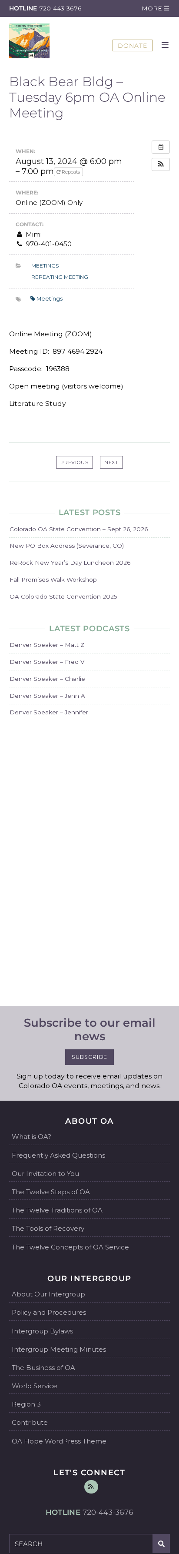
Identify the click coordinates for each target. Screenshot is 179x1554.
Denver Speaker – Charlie (47, 678)
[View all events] (161, 147)
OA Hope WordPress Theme (59, 1441)
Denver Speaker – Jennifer (49, 712)
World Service (34, 1386)
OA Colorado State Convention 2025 (63, 596)
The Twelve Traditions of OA (57, 1210)
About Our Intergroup (48, 1294)
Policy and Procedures (49, 1312)
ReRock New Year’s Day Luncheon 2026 (70, 562)
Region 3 (26, 1404)
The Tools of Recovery (48, 1228)
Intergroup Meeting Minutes (59, 1349)
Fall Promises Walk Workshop (53, 579)
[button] (155, 8)
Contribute (30, 1422)
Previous (74, 462)
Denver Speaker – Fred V (47, 661)
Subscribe (89, 1057)
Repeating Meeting (59, 277)
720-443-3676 (60, 8)
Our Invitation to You (45, 1173)
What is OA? (31, 1136)
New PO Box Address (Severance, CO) (67, 545)
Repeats (70, 172)
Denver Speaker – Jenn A (47, 695)
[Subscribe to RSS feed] (91, 1487)
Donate (132, 45)
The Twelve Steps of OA (51, 1192)
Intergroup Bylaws (42, 1331)
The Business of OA (43, 1367)
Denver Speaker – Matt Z (47, 644)
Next (111, 462)
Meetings (45, 265)
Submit (161, 1543)
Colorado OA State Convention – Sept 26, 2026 (79, 529)
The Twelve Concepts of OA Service (70, 1247)
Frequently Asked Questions (58, 1155)
